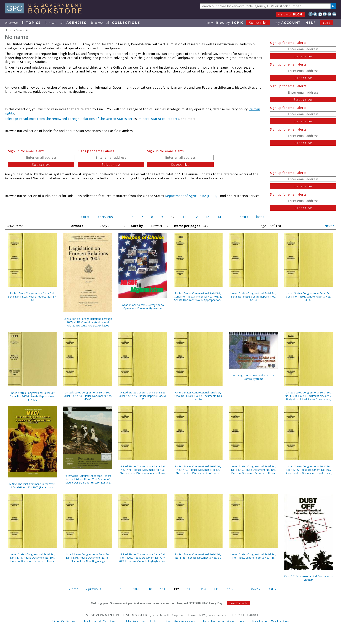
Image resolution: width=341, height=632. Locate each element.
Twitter (315, 14)
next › (244, 217)
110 (149, 589)
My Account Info (142, 621)
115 (216, 589)
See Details (238, 603)
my (288, 22)
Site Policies (64, 621)
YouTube (325, 14)
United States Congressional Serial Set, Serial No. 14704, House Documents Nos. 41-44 (198, 396)
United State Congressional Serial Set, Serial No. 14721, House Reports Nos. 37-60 (32, 296)
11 (184, 217)
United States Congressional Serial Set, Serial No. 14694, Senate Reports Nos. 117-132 (32, 396)
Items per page (186, 226)
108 (122, 589)
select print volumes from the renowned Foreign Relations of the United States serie (70, 119)
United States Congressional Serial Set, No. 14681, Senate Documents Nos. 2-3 (198, 556)
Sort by (137, 226)
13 (207, 217)
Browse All (23, 22)
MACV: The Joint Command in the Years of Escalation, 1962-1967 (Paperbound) (32, 485)
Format (75, 226)
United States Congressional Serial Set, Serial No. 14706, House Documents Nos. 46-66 (88, 396)
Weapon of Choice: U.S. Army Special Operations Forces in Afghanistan (143, 306)
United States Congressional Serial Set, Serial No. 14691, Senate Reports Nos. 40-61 (308, 296)
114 (203, 589)
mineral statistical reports (159, 119)
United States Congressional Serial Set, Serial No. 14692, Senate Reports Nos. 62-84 (253, 296)
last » (260, 217)
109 (136, 589)
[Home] (45, 12)
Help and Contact (101, 621)
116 (229, 589)
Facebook (310, 14)
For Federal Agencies (223, 621)
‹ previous (105, 217)
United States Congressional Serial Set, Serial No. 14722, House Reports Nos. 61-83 (143, 396)
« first (85, 217)
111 (162, 589)
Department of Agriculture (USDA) (191, 196)
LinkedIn (334, 14)
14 (219, 217)
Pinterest (330, 14)
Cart (327, 22)
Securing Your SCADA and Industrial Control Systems (253, 377)
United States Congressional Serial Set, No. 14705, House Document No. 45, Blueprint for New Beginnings (87, 558)
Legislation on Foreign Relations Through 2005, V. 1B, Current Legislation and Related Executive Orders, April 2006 (87, 322)
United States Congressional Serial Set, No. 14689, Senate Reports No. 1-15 (253, 556)
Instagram (320, 14)
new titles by (237, 22)
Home (9, 30)
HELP (310, 22)
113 (189, 589)
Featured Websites (270, 621)
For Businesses (180, 621)
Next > (329, 226)
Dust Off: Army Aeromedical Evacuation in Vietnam (308, 578)
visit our (290, 14)
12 (196, 217)
